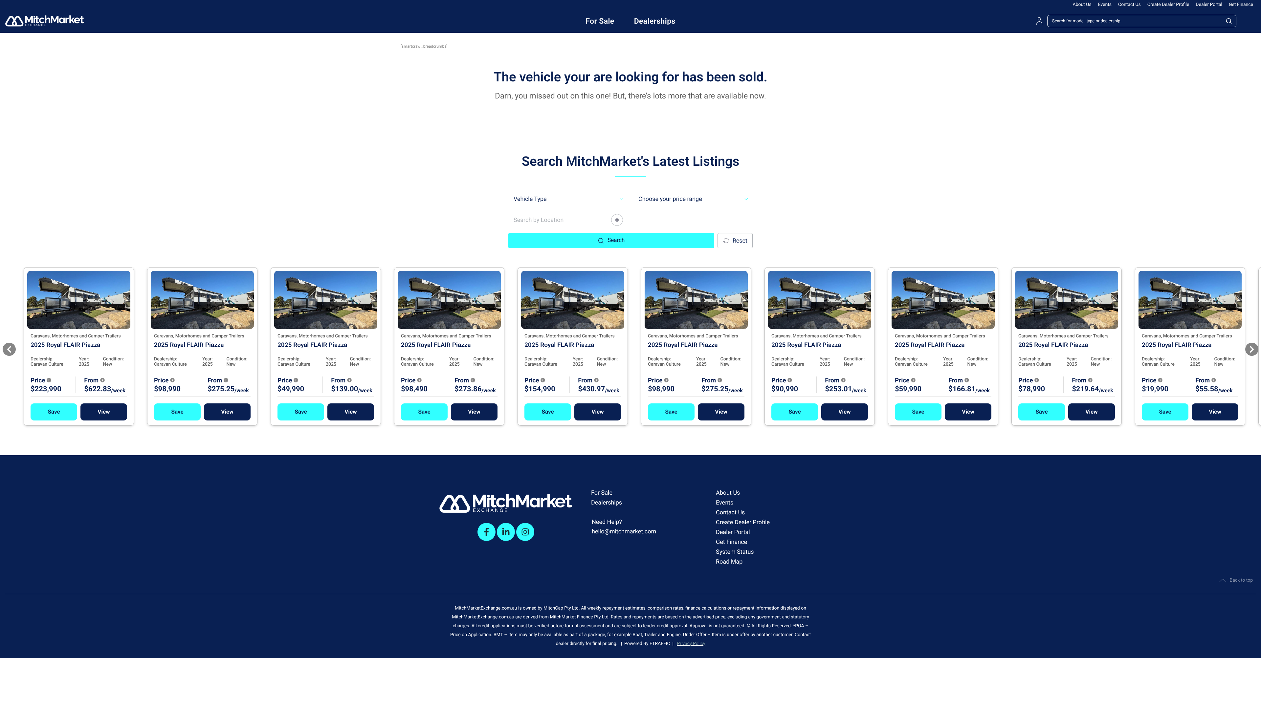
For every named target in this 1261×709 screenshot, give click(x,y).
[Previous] (9, 349)
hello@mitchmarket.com (624, 531)
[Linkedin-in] (506, 532)
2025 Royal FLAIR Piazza (65, 345)
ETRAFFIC (661, 643)
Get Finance (1241, 4)
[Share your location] (617, 220)
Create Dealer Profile (1168, 4)
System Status (735, 551)
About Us (1082, 4)
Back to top (1241, 580)
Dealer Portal (1209, 4)
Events (1105, 4)
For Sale (601, 492)
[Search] (1229, 21)
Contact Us (1129, 4)
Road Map (729, 561)
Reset (740, 240)
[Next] (1251, 349)
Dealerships (606, 502)
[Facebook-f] (486, 532)
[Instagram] (525, 532)
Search (616, 240)
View (104, 412)
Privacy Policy (691, 643)
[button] (54, 411)
